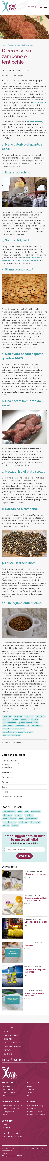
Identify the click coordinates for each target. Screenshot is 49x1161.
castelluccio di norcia (11, 735)
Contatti (8, 1039)
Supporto (7, 1121)
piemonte (7, 815)
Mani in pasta (9, 1092)
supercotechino (9, 723)
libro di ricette (9, 822)
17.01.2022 (28, 871)
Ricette (5, 792)
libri (26, 812)
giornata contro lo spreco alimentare (17, 732)
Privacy (7, 1050)
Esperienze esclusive (12, 1106)
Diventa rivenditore (37, 1114)
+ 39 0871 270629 (11, 1133)
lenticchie (7, 716)
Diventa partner (35, 1111)
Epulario (28, 946)
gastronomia (31, 819)
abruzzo (18, 815)
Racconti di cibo (9, 760)
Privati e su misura (11, 1109)
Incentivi (32, 1109)
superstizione (18, 729)
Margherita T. (37, 871)
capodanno (40, 716)
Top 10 (5, 787)
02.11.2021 (28, 990)
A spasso (7, 1086)
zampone (18, 716)
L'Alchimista (37, 919)
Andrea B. (21, 76)
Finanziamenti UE (12, 1043)
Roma (29, 1086)
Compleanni (8, 1111)
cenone (34, 719)
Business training (36, 1106)
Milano (30, 1092)
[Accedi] (41, 7)
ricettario (29, 815)
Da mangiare (7, 777)
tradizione (23, 822)
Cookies (8, 1054)
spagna (6, 719)
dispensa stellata (22, 726)
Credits (4, 1154)
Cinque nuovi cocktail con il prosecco (35, 899)
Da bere (5, 782)
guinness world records (28, 723)
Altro (5, 1095)
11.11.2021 (27, 967)
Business (32, 1102)
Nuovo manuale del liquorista (34, 994)
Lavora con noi (11, 1035)
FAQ (5, 1125)
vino (21, 819)
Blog (6, 1031)
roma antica (8, 726)
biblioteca (35, 812)
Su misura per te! (11, 1102)
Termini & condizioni (14, 1046)
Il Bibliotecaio (38, 943)
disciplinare (36, 726)
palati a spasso (9, 819)
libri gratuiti (35, 822)
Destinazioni (33, 1082)
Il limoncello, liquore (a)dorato (35, 970)
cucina (6, 826)
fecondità (24, 719)
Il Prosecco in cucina (35, 874)
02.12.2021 (28, 943)
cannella (6, 729)
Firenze (30, 1089)
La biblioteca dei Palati (12, 797)
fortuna (15, 719)
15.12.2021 (28, 919)
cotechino (29, 716)
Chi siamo (8, 1028)
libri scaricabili (9, 812)
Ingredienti (6, 772)
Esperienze (8, 1082)
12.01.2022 (28, 895)
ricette (15, 826)
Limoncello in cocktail (35, 922)
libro (20, 812)
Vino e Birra (8, 1089)
